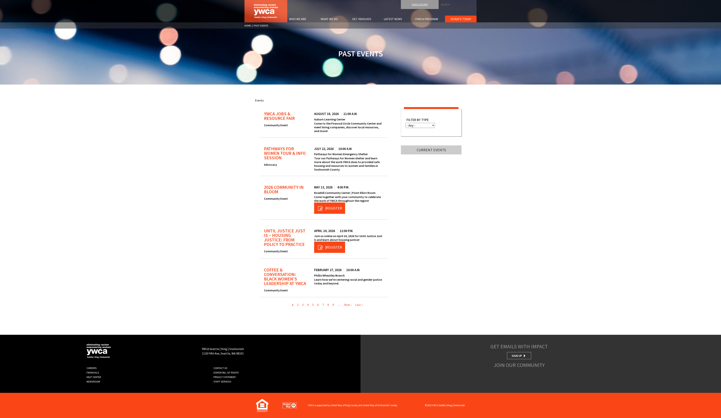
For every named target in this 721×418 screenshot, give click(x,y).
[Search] (720, 3)
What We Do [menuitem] (329, 19)
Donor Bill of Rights (226, 372)
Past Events (261, 25)
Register (334, 208)
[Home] (266, 11)
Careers (92, 368)
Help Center (94, 377)
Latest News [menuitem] (393, 19)
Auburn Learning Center (329, 119)
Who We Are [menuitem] (297, 19)
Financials (93, 372)
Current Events (431, 149)
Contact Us (220, 368)
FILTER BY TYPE (418, 120)
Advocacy (270, 164)
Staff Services (222, 381)
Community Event (276, 125)
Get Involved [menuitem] (361, 19)
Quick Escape (420, 4)
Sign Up (517, 356)
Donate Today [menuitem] (461, 19)
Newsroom (93, 381)
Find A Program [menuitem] (426, 19)
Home (247, 25)
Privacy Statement (224, 377)
